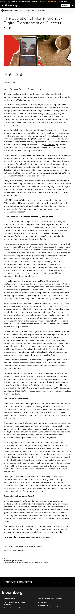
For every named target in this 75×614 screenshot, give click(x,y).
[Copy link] (21, 75)
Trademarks (8, 608)
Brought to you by (33, 10)
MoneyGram (51, 114)
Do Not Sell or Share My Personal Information (14, 603)
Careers (41, 598)
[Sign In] (72, 5)
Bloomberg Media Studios (14, 561)
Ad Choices (42, 602)
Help (50, 602)
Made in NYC (49, 598)
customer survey (43, 340)
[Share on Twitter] (10, 76)
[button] (9, 1)
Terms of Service (9, 598)
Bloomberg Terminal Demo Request (28, 1)
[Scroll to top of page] (71, 610)
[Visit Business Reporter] (19, 582)
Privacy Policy (18, 608)
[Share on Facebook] (5, 76)
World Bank (49, 145)
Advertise (58, 598)
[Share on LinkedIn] (16, 76)
